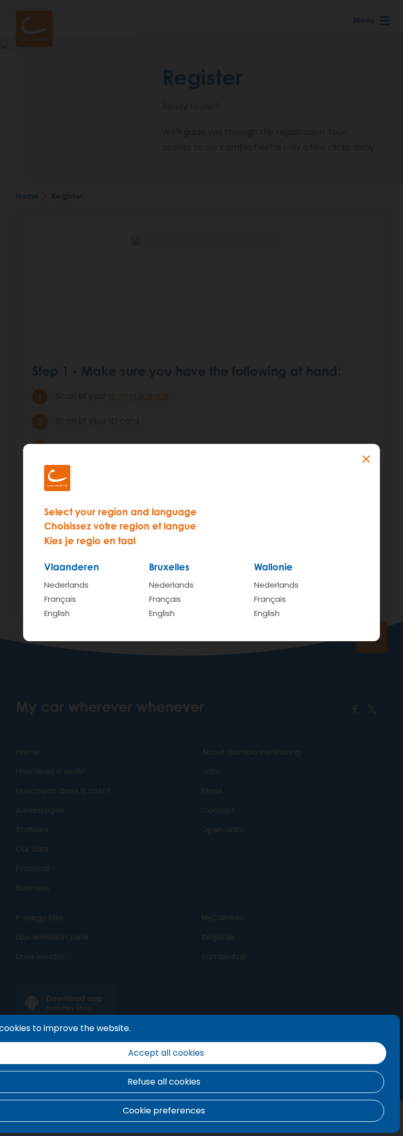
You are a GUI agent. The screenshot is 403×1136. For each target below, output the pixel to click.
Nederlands (66, 584)
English (57, 613)
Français (60, 598)
